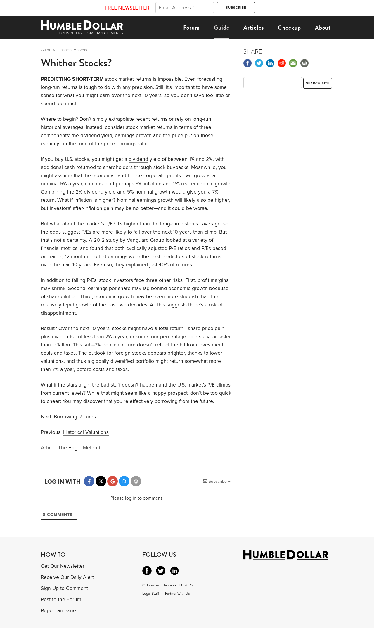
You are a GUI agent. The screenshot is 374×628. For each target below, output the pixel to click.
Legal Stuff (150, 593)
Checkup (289, 27)
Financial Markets (72, 50)
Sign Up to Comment (64, 588)
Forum (191, 27)
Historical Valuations (86, 432)
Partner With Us (177, 593)
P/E (109, 224)
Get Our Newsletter (62, 566)
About (323, 27)
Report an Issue (58, 611)
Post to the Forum (61, 599)
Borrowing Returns (75, 417)
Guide (221, 27)
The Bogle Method (79, 448)
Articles (253, 27)
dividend (138, 159)
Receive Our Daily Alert (67, 577)
